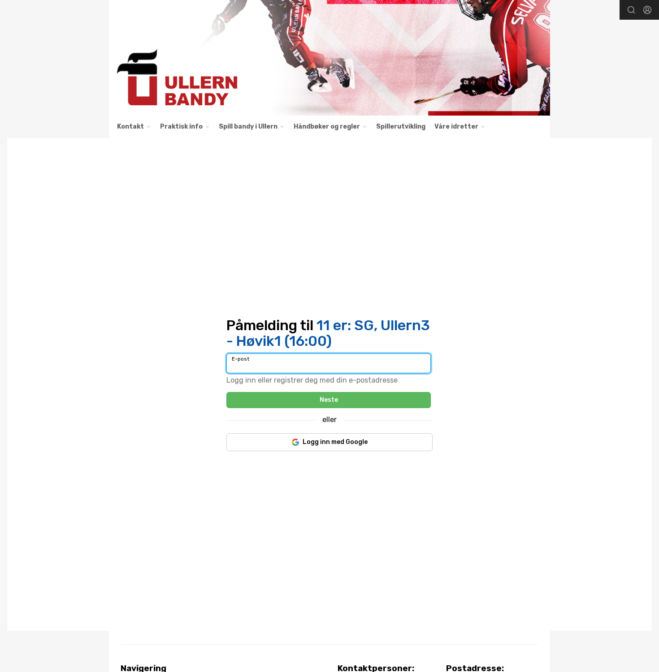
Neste (329, 400)
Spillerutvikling (400, 126)
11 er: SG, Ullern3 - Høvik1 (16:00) (328, 333)
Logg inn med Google (335, 442)
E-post (240, 359)
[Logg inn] (647, 10)
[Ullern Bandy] (329, 58)
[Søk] (631, 10)
